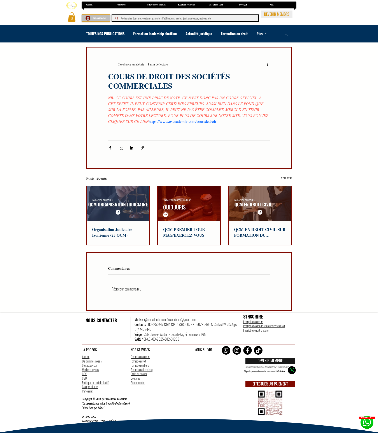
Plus (260, 33)
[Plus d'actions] (267, 64)
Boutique (135, 378)
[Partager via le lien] (142, 148)
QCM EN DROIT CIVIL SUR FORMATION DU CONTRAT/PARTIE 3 (259, 232)
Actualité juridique (199, 33)
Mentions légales (90, 369)
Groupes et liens (90, 386)
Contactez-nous (89, 365)
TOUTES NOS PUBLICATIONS (105, 33)
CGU (84, 378)
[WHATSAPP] (292, 370)
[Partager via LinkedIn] (132, 148)
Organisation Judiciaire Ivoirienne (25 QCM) (112, 232)
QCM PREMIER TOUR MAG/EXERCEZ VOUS (184, 232)
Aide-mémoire (138, 382)
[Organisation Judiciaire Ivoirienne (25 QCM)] (118, 203)
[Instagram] (237, 350)
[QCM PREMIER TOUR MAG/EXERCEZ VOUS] (189, 203)
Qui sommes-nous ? (92, 361)
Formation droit (138, 361)
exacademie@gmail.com (182, 319)
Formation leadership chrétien (155, 33)
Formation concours (140, 356)
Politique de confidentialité (95, 382)
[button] (72, 17)
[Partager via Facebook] (110, 148)
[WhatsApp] (226, 350)
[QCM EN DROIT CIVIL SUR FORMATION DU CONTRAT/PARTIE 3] (260, 203)
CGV (84, 373)
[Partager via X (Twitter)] (121, 148)
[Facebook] (247, 350)
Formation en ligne (140, 365)
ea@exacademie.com (154, 319)
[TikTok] (258, 350)
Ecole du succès (139, 373)
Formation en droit (234, 33)
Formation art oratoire (141, 369)
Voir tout (286, 178)
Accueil (85, 356)
